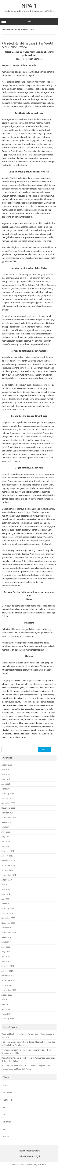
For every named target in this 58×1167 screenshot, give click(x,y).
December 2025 (8, 803)
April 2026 (5, 784)
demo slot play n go (30, 702)
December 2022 (8, 976)
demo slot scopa (25, 705)
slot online (7, 1093)
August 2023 (6, 937)
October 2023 (7, 928)
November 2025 (8, 808)
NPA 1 (29, 6)
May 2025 (5, 837)
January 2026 (7, 798)
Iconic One (14, 1164)
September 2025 (8, 817)
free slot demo (8, 712)
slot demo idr (11, 727)
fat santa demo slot (43, 709)
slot (4, 1107)
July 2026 (5, 769)
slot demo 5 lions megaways (22, 723)
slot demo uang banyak (26, 730)
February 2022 (7, 1019)
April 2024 (5, 899)
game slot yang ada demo (28, 712)
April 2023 (5, 956)
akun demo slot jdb (19, 684)
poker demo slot (16, 719)
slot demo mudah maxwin (30, 727)
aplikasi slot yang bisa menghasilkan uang (24, 695)
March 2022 (6, 1014)
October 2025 (7, 813)
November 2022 (8, 980)
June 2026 (5, 774)
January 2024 (7, 913)
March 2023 (6, 961)
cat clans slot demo (37, 698)
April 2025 (5, 841)
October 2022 (7, 985)
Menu (29, 21)
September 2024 (8, 875)
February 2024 (7, 908)
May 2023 (5, 952)
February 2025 (7, 851)
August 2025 (6, 822)
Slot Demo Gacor (18, 680)
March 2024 (6, 904)
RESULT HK (7, 1100)
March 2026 (6, 789)
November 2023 (8, 923)
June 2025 (5, 832)
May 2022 (5, 1004)
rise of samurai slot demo (36, 719)
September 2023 (8, 932)
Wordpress (42, 1164)
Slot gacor (7, 1136)
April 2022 (5, 1009)
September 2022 (8, 990)
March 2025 (6, 846)
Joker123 (7, 1122)
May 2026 (5, 779)
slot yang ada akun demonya (25, 734)
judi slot (6, 1085)
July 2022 (5, 1000)
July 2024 (5, 885)
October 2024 (7, 870)
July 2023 (5, 942)
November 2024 (8, 865)
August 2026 (6, 765)
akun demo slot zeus (34, 688)
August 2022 (6, 995)
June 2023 (5, 947)
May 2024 (5, 894)
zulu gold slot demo (17, 737)
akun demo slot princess (39, 684)
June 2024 (5, 889)
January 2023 (7, 971)
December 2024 (8, 861)
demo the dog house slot (23, 709)
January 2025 (7, 856)
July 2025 (5, 827)
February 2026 (7, 793)
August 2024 (6, 880)
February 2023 (7, 966)
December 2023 (8, 918)
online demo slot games (22, 716)
